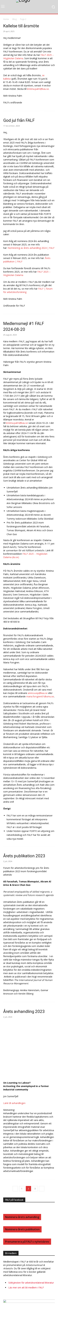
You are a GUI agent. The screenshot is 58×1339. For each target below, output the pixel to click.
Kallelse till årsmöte (21, 25)
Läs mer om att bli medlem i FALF (26, 1287)
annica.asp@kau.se (38, 693)
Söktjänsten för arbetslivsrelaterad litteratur (31, 1282)
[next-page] (41, 1188)
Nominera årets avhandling (22, 1217)
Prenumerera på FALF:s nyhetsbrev (27, 1241)
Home (6, 19)
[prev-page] (15, 1188)
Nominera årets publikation (22, 1229)
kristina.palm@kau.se (38, 88)
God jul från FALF (19, 120)
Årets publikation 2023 (24, 855)
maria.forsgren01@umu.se (40, 696)
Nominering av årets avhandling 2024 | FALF (31, 247)
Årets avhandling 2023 (24, 1011)
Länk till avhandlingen (14, 1103)
